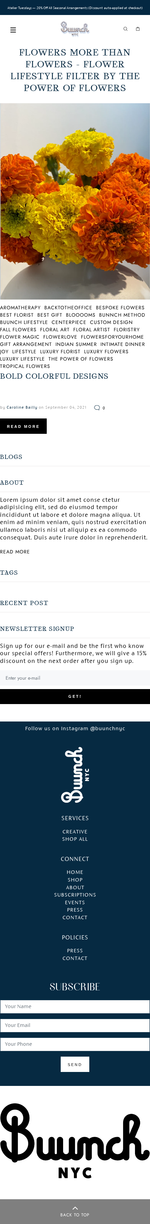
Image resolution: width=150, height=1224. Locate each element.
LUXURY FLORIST (60, 351)
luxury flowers (106, 351)
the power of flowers (80, 358)
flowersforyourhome (112, 336)
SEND (75, 1065)
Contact (75, 958)
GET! (75, 696)
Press (75, 951)
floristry (127, 329)
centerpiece (69, 322)
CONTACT (75, 918)
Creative (75, 832)
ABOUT (75, 888)
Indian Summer (76, 344)
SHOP (75, 880)
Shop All (75, 839)
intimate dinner (122, 344)
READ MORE (23, 426)
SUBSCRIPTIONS (75, 895)
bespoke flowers (120, 307)
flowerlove (60, 336)
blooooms (81, 314)
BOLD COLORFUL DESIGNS (54, 376)
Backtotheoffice (68, 307)
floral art (55, 329)
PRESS (75, 910)
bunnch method (122, 314)
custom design (111, 322)
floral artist (91, 329)
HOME (75, 872)
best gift (49, 314)
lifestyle (24, 351)
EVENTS (75, 903)
